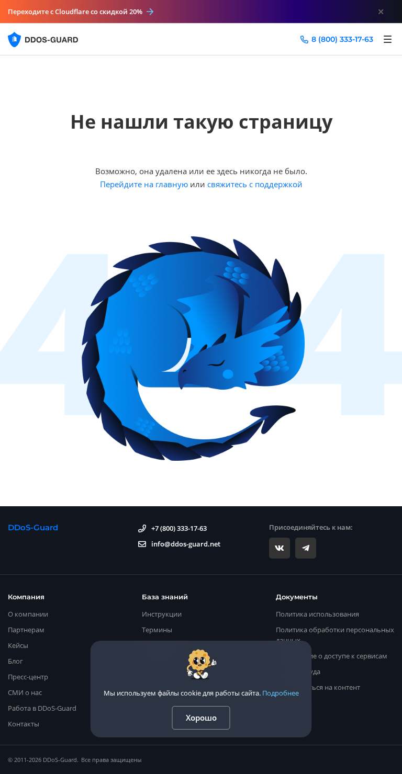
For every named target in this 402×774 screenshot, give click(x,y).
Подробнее (280, 693)
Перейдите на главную (144, 184)
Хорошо (201, 717)
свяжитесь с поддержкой (255, 184)
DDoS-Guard (33, 527)
